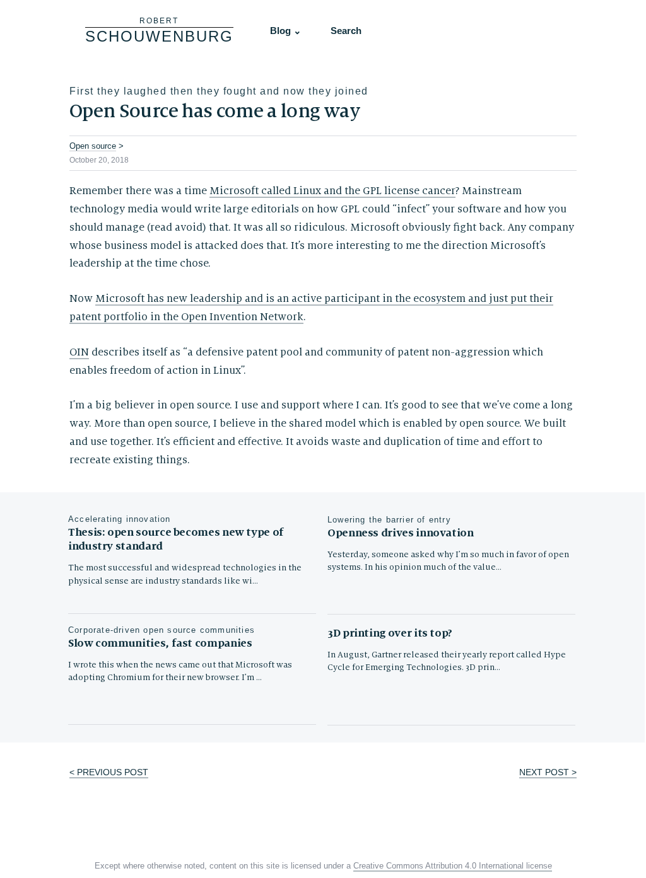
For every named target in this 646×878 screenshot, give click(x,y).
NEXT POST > (548, 772)
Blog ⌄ (286, 30)
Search (346, 30)
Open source (92, 146)
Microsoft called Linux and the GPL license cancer (332, 191)
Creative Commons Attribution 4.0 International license (452, 866)
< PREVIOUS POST (108, 772)
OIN (79, 352)
